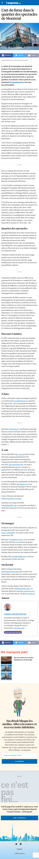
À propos (19, 849)
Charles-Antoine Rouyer (15, 614)
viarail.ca (30, 593)
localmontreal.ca (16, 82)
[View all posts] (13, 632)
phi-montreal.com (16, 464)
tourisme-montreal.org (25, 591)
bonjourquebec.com (22, 588)
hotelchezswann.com (10, 571)
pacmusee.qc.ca (23, 484)
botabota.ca (14, 429)
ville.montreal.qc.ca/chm (11, 498)
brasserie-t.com (16, 539)
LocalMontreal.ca (20, 401)
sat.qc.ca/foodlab (7, 532)
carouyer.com (19, 628)
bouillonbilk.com (19, 556)
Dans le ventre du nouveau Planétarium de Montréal (23, 658)
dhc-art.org (19, 454)
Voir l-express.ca (19, 818)
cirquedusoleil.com (9, 505)
